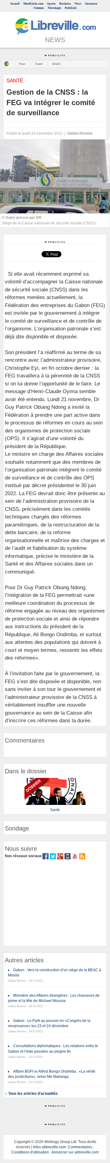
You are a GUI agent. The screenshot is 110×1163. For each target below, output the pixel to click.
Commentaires (80, 1147)
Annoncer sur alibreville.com (75, 1152)
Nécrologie (54, 8)
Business (65, 3)
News (78, 3)
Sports (51, 3)
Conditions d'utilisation (30, 1152)
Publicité (70, 8)
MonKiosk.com (33, 3)
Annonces (91, 3)
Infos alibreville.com (49, 1147)
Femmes (39, 8)
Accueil (15, 3)
